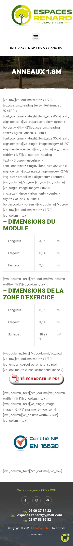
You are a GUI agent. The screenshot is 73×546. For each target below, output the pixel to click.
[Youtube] (48, 500)
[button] (36, 37)
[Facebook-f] (25, 500)
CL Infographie (40, 528)
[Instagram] (36, 500)
